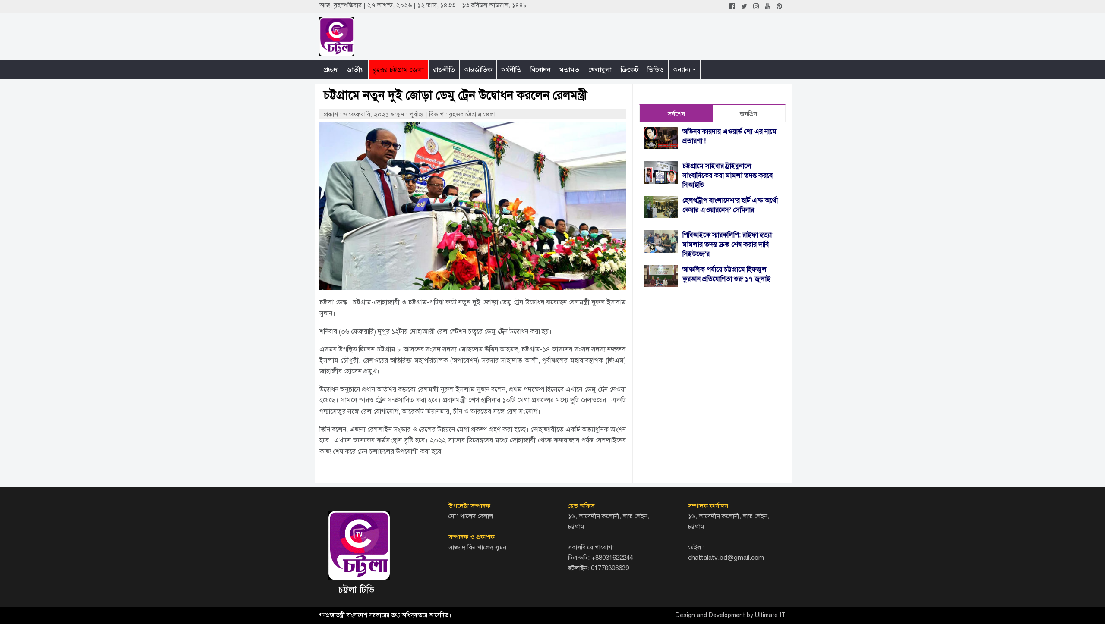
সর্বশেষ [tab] (676, 114)
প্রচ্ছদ (331, 70)
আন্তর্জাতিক (478, 70)
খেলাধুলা (600, 70)
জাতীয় (355, 70)
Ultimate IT (770, 615)
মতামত (569, 70)
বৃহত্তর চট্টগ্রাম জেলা (398, 70)
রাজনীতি (444, 70)
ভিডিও (655, 70)
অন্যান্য (682, 70)
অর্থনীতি (511, 70)
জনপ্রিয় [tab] (748, 114)
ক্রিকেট (629, 70)
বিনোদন (540, 70)
